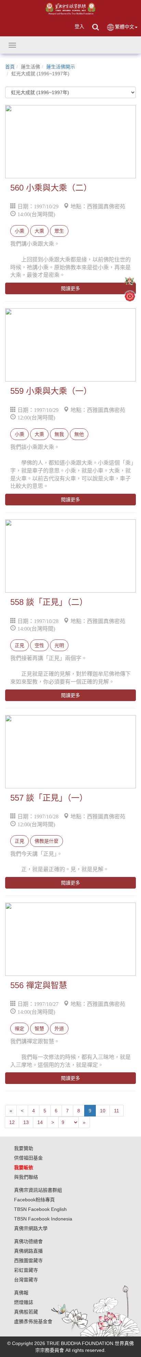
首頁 (10, 66)
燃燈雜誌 (23, 1302)
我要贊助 (23, 1148)
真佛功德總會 (28, 1241)
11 (116, 1110)
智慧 (39, 1028)
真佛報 (21, 1292)
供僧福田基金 (28, 1158)
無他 (79, 434)
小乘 (19, 231)
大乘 (39, 231)
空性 (39, 645)
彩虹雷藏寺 (26, 1270)
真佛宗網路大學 (31, 1228)
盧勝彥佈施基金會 (33, 1321)
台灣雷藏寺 (26, 1279)
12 (12, 1122)
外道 (59, 1028)
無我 (59, 434)
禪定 (19, 1028)
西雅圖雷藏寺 (28, 1260)
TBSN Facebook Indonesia (43, 1219)
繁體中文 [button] (124, 26)
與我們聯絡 (26, 1177)
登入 (79, 26)
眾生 (59, 231)
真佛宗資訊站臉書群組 (38, 1190)
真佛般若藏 (26, 1312)
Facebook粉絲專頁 (34, 1199)
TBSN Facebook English (40, 1209)
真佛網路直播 (28, 1251)
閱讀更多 (70, 288)
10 (102, 1110)
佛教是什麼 (47, 841)
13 (26, 1122)
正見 (19, 645)
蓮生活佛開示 (60, 66)
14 (40, 1122)
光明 (59, 645)
